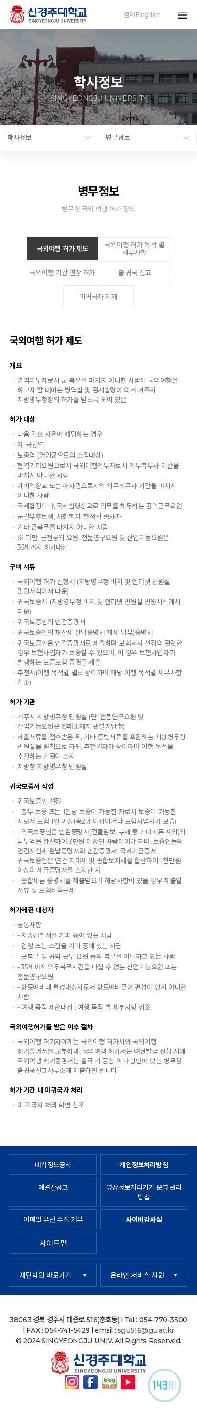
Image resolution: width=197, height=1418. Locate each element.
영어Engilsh (141, 15)
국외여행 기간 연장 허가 (62, 272)
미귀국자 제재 (98, 296)
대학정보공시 (53, 1165)
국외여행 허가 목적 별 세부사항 (134, 249)
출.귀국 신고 (134, 272)
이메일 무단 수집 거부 (53, 1219)
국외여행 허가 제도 (62, 248)
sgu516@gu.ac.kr (146, 1330)
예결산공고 (53, 1187)
